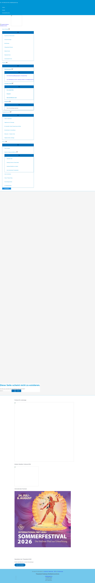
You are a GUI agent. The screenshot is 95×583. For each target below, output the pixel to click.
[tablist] (79, 546)
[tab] (79, 546)
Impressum (46, 571)
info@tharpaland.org (48, 576)
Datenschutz (51, 571)
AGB (55, 571)
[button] (9, 29)
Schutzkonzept (60, 571)
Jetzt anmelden (20, 565)
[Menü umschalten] (18, 32)
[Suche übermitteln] (13, 391)
